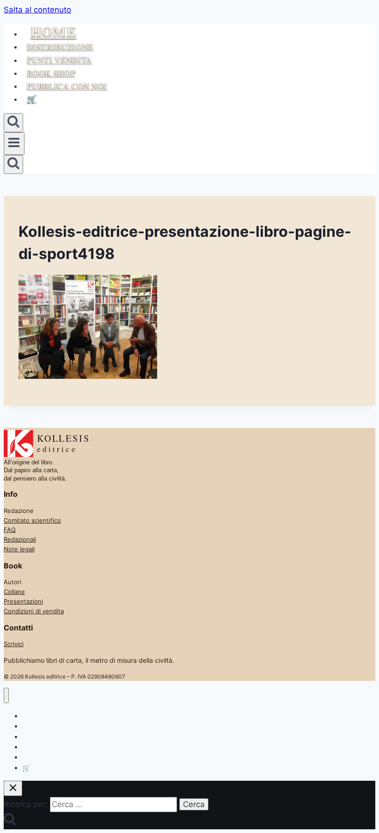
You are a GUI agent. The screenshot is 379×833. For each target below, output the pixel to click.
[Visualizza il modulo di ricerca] (13, 122)
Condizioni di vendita (34, 611)
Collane (14, 591)
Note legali (19, 549)
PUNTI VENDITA (59, 60)
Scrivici (14, 644)
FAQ (10, 529)
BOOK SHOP (51, 73)
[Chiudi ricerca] (13, 788)
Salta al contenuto (37, 9)
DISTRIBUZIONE (60, 46)
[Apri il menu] (14, 143)
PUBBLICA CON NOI (67, 86)
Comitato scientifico (32, 520)
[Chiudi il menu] (6, 695)
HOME (53, 31)
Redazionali (20, 539)
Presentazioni (23, 601)
